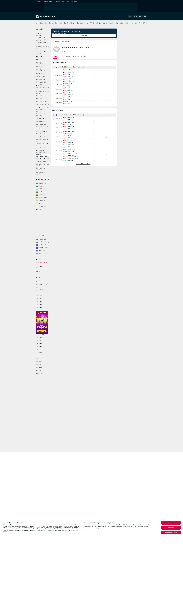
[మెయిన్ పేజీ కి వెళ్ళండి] (49, 16)
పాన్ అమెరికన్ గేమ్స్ (42, 107)
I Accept (171, 522)
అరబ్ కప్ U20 (40, 76)
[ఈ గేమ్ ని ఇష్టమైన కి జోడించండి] (53, 118)
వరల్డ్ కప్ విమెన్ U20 (42, 140)
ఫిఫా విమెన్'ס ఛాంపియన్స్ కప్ (40, 151)
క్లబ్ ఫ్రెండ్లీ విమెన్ (42, 159)
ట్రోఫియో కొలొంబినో (41, 118)
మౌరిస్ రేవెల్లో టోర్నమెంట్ (40, 115)
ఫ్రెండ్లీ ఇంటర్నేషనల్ (40, 63)
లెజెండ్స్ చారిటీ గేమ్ (42, 134)
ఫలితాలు (68, 56)
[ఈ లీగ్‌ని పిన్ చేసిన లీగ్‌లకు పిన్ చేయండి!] (91, 47)
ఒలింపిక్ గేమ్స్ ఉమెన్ (42, 148)
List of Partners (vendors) (91, 528)
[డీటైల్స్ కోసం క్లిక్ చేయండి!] (84, 71)
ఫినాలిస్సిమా (40, 57)
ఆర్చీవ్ (83, 56)
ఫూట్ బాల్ (57, 41)
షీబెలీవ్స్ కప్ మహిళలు (40, 169)
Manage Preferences (171, 532)
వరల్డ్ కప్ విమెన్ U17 (42, 144)
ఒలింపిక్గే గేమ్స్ (41, 40)
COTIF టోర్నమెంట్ (41, 85)
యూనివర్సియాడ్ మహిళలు (40, 173)
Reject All (171, 527)
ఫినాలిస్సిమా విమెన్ (42, 162)
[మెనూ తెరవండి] (145, 16)
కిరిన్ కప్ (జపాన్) (41, 102)
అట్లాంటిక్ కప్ (40, 73)
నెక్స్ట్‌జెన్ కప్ (41, 82)
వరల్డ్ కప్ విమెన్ (42, 137)
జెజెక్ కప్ (39, 96)
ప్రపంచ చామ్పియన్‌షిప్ (40, 36)
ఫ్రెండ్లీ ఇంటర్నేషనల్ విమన (42, 155)
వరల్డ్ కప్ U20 (41, 51)
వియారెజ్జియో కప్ (41, 124)
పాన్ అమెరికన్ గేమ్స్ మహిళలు (42, 165)
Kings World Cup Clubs (42, 131)
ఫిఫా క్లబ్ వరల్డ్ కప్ (42, 43)
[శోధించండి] (130, 16)
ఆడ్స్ (61, 56)
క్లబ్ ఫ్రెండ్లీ (40, 67)
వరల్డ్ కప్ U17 (41, 54)
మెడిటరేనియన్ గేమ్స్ (42, 105)
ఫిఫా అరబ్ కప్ (40, 79)
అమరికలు (76, 56)
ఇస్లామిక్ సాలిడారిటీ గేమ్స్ (42, 92)
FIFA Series (39, 60)
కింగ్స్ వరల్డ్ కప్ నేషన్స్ (42, 127)
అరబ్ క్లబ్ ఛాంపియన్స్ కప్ (40, 70)
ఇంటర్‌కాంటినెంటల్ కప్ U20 (42, 88)
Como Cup (39, 33)
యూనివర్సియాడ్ (40, 121)
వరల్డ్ (67, 41)
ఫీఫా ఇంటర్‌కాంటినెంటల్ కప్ (42, 47)
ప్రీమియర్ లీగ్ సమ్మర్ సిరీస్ (40, 111)
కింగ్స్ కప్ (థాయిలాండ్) (42, 99)
